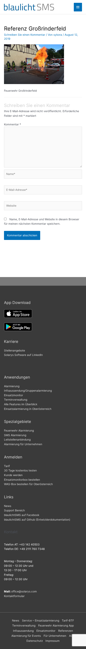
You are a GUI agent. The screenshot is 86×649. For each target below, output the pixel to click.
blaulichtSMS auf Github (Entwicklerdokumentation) (37, 519)
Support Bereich (14, 510)
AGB (72, 635)
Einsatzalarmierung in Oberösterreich (27, 408)
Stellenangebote (14, 350)
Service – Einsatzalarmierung (40, 620)
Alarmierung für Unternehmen (23, 444)
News (7, 506)
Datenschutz (34, 640)
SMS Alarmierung (15, 435)
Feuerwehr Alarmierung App (56, 625)
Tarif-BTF (68, 620)
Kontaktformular (14, 596)
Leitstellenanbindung (17, 439)
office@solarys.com (24, 591)
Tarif (7, 466)
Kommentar (12, 124)
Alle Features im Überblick (20, 404)
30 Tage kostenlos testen (20, 470)
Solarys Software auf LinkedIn (23, 354)
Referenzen (65, 630)
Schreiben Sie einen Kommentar (24, 34)
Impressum (52, 640)
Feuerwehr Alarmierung (19, 430)
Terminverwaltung (15, 399)
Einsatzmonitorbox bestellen (22, 479)
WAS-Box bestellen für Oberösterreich (28, 484)
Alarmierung (11, 386)
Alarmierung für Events (26, 635)
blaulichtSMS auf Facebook (21, 515)
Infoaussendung (23, 630)
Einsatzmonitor (13, 395)
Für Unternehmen (55, 635)
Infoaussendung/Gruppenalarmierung (28, 390)
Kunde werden (13, 475)
